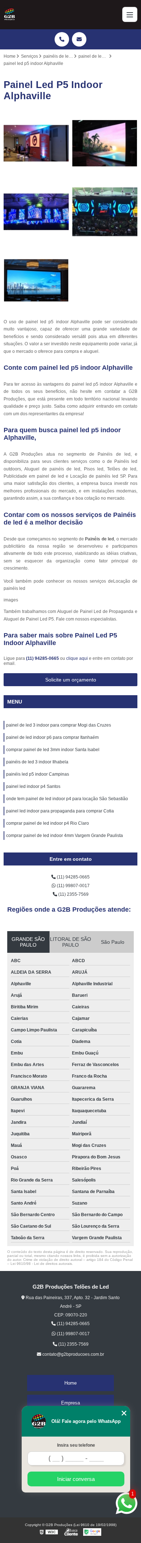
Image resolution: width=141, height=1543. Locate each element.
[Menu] (130, 14)
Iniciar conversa (76, 1479)
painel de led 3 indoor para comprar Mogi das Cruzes (58, 725)
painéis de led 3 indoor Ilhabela (37, 761)
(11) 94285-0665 (43, 658)
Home (70, 1383)
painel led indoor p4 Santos (33, 786)
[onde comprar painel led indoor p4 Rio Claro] (104, 211)
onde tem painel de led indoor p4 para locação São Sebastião (67, 798)
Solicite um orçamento (70, 680)
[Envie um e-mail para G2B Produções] (79, 39)
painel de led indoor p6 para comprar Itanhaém (52, 737)
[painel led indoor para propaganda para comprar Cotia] (36, 143)
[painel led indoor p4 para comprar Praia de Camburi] (36, 211)
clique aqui (77, 658)
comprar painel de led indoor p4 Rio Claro (47, 823)
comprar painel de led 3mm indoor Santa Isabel (52, 749)
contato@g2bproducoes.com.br (72, 1354)
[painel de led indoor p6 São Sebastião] (104, 143)
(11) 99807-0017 (73, 885)
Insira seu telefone (76, 1445)
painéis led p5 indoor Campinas (37, 774)
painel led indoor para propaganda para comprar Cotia (60, 811)
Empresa (70, 1403)
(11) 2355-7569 (73, 894)
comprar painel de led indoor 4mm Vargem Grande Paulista (64, 835)
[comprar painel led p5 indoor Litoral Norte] (36, 280)
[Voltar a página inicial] (9, 14)
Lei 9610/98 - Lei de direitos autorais (41, 1264)
